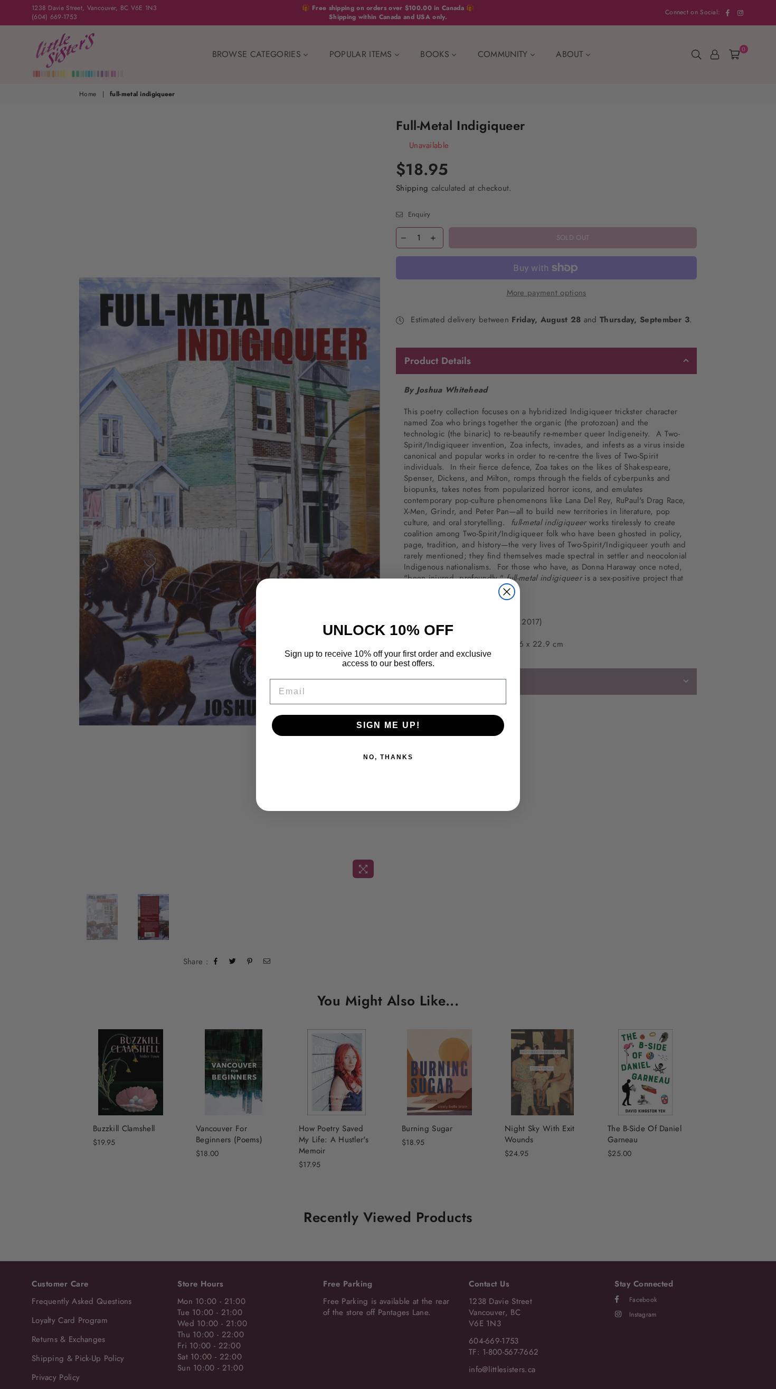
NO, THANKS (388, 757)
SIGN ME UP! (388, 725)
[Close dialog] (507, 592)
